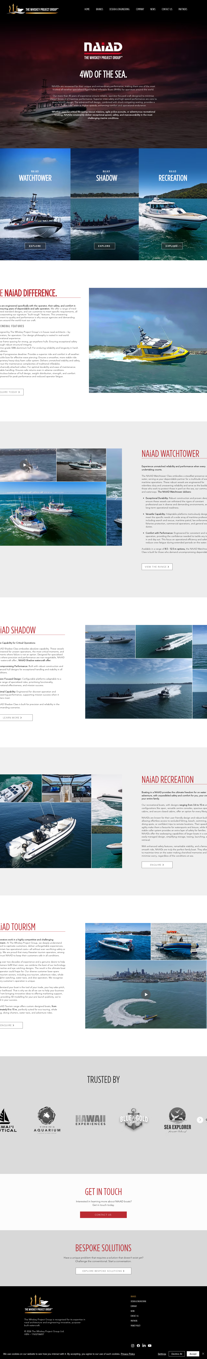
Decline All (176, 1353)
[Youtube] (150, 1346)
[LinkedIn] (144, 1346)
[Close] (203, 1353)
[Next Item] (116, 497)
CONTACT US (134, 1316)
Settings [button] (162, 1353)
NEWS (133, 1311)
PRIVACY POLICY (135, 1325)
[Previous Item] (7, 1120)
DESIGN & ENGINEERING (138, 1301)
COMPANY (134, 1306)
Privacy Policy (128, 1353)
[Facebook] (138, 1346)
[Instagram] (133, 1346)
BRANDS (133, 1296)
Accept (193, 1353)
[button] (99, 9)
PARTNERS (134, 1321)
